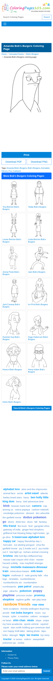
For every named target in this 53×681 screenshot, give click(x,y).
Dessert (30, 513)
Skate (30, 620)
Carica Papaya (22, 509)
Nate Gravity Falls (33, 575)
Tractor (7, 639)
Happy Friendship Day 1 (30, 541)
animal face (9, 493)
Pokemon (25, 590)
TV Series (17, 639)
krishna (8, 555)
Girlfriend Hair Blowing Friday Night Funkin (24, 533)
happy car (9, 541)
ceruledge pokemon (13, 513)
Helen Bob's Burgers (12, 402)
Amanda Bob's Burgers (17, 168)
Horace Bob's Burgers (12, 370)
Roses (38, 613)
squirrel (44, 624)
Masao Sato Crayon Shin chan (19, 559)
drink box (21, 522)
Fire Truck (22, 526)
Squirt (6, 627)
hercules (7, 545)
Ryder (13, 616)
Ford (30, 526)
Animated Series (16, 54)
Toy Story (45, 635)
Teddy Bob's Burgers (37, 207)
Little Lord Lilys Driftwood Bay (28, 556)
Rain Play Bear (39, 599)
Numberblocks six (12, 582)
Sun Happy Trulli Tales (14, 631)
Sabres (34, 616)
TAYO (22, 635)
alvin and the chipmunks (34, 489)
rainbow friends (17, 604)
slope (38, 620)
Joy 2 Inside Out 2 (28, 548)
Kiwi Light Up (16, 552)
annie (20, 493)
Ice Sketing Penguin (24, 545)
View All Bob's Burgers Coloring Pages (31, 408)
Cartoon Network (40, 509)
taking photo (33, 631)
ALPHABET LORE (11, 489)
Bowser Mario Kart (20, 506)
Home (4, 54)
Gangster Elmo (41, 526)
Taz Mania (33, 635)
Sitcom (4, 171)
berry (19, 501)
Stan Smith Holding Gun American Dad (30, 627)
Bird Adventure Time (33, 501)
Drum (30, 522)
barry (26, 497)
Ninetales (13, 579)
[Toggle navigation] (4, 23)
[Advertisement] (26, 34)
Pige (5, 591)
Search (47, 17)
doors (11, 522)
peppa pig (38, 586)
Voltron (27, 639)
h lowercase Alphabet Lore (28, 537)
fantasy (43, 522)
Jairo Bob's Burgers (36, 272)
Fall (35, 522)
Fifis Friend (9, 525)
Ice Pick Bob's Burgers (38, 304)
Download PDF (14, 161)
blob (6, 505)
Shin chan (19, 620)
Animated (45, 168)
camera (36, 505)
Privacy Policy (13, 658)
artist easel (32, 493)
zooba (21, 643)
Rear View (38, 604)
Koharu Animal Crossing (36, 552)
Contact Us (12, 655)
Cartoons (17, 171)
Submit (46, 671)
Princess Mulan (24, 595)
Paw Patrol (24, 586)
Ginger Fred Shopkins (33, 529)
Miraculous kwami (19, 571)
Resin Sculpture (11, 608)
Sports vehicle (31, 624)
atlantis (44, 493)
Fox (10, 171)
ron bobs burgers (22, 612)
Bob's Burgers (32, 54)
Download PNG (39, 161)
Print (26, 155)
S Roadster (23, 616)
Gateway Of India (11, 529)
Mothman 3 (17, 575)
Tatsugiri (13, 635)
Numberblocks (27, 579)
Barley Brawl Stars (12, 497)
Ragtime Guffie (23, 599)
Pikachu (13, 591)
